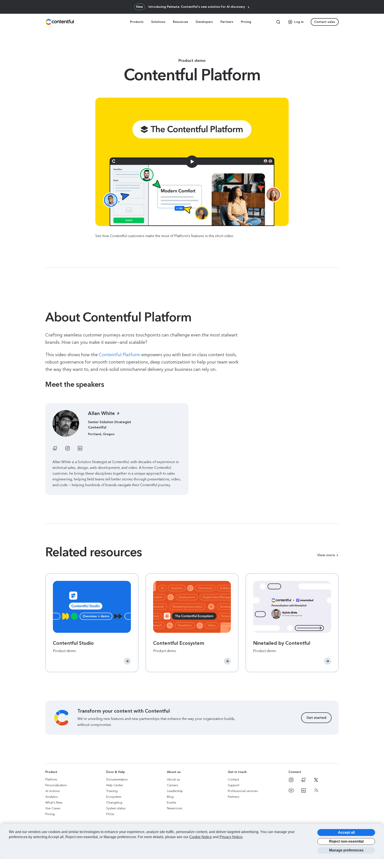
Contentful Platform (119, 354)
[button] (2, 2)
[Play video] (191, 162)
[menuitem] (137, 22)
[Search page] (278, 22)
